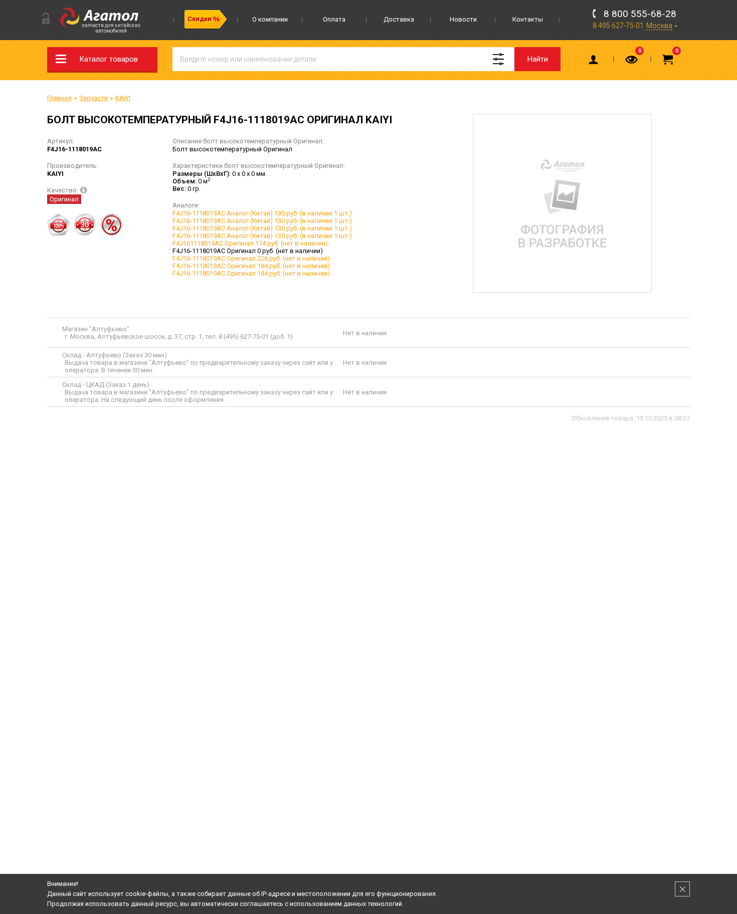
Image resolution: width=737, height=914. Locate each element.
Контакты (527, 19)
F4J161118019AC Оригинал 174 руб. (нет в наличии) (250, 243)
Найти (537, 59)
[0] (632, 61)
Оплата (334, 19)
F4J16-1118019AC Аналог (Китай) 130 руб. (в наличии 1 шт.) (262, 213)
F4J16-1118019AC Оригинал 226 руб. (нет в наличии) (251, 258)
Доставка (399, 19)
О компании (270, 19)
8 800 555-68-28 (640, 14)
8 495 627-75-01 (618, 26)
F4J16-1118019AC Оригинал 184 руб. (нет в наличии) (251, 266)
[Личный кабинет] (595, 61)
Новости (463, 19)
